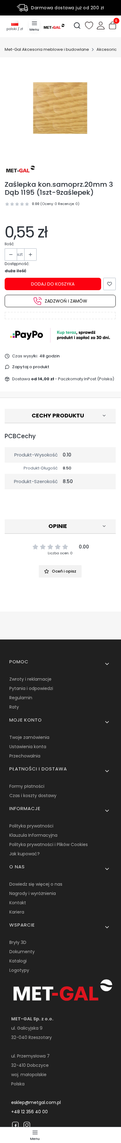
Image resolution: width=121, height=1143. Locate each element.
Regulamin (20, 698)
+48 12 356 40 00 (29, 1112)
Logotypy (19, 970)
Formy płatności (26, 786)
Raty (14, 707)
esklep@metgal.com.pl (36, 1102)
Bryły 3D (17, 942)
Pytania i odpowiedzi (31, 688)
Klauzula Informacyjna (33, 835)
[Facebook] (15, 1125)
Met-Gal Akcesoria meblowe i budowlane (47, 49)
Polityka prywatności (31, 826)
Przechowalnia (24, 756)
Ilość (9, 244)
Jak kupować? (24, 854)
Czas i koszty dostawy (32, 795)
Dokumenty (22, 952)
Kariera (16, 912)
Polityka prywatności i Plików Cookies (48, 844)
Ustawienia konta (27, 747)
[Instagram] (27, 1125)
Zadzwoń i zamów (66, 301)
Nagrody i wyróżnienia (32, 893)
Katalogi (18, 961)
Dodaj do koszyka (52, 284)
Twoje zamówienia (29, 737)
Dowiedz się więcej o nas (35, 884)
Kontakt (17, 903)
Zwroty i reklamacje (30, 679)
